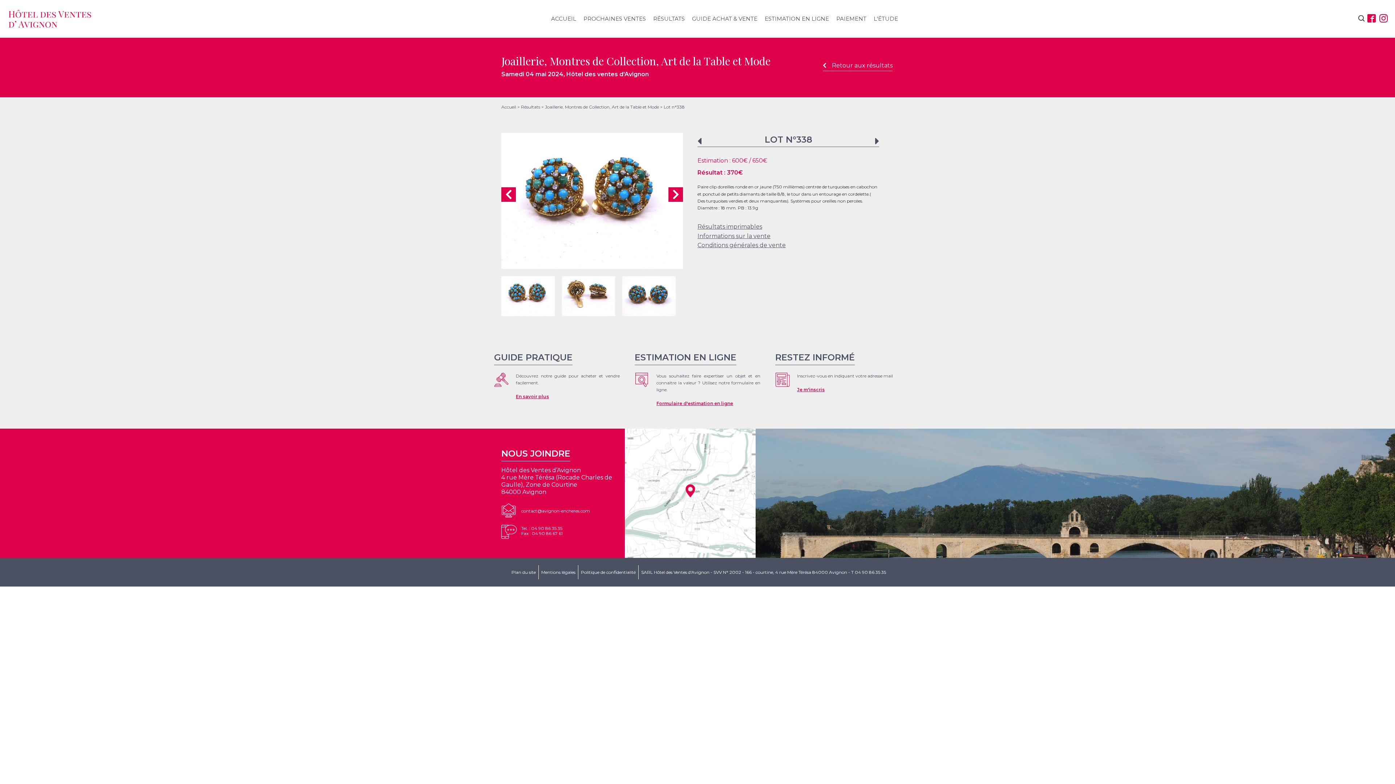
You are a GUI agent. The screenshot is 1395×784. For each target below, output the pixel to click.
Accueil (563, 18)
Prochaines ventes (614, 18)
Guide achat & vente (724, 18)
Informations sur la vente (734, 236)
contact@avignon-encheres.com (555, 511)
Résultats (669, 18)
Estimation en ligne (797, 18)
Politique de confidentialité (608, 572)
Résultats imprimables (730, 226)
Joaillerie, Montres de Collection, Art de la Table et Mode (602, 107)
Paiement (851, 18)
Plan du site (524, 572)
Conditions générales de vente (742, 245)
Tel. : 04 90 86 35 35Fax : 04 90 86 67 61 (542, 531)
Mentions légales (558, 572)
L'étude (886, 18)
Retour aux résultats (862, 65)
